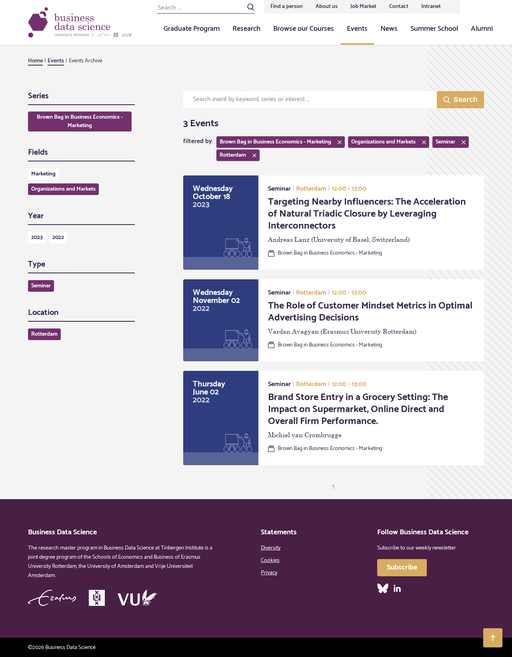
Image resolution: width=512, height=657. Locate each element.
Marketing (43, 174)
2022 (58, 237)
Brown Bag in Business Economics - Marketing (80, 121)
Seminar (41, 286)
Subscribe (402, 567)
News (389, 29)
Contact (398, 6)
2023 (37, 237)
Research (246, 29)
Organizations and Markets (63, 189)
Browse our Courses (303, 29)
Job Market (363, 6)
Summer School (434, 29)
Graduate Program (192, 29)
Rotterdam (44, 334)
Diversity (270, 548)
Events (357, 29)
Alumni (482, 29)
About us (327, 6)
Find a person (286, 6)
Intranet (431, 6)
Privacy (269, 572)
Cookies (270, 560)
